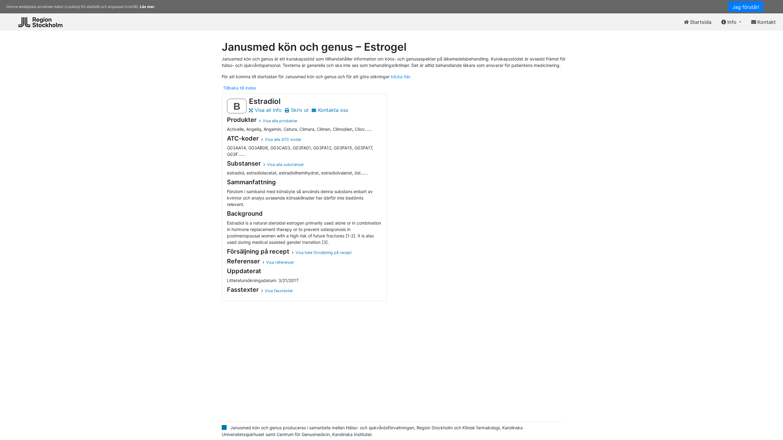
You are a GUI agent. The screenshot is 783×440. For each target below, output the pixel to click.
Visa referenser (280, 262)
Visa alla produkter (280, 121)
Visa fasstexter (279, 290)
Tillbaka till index (239, 87)
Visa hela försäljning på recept (323, 252)
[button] (731, 22)
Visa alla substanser (285, 164)
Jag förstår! (745, 7)
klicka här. (401, 76)
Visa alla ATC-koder (283, 139)
